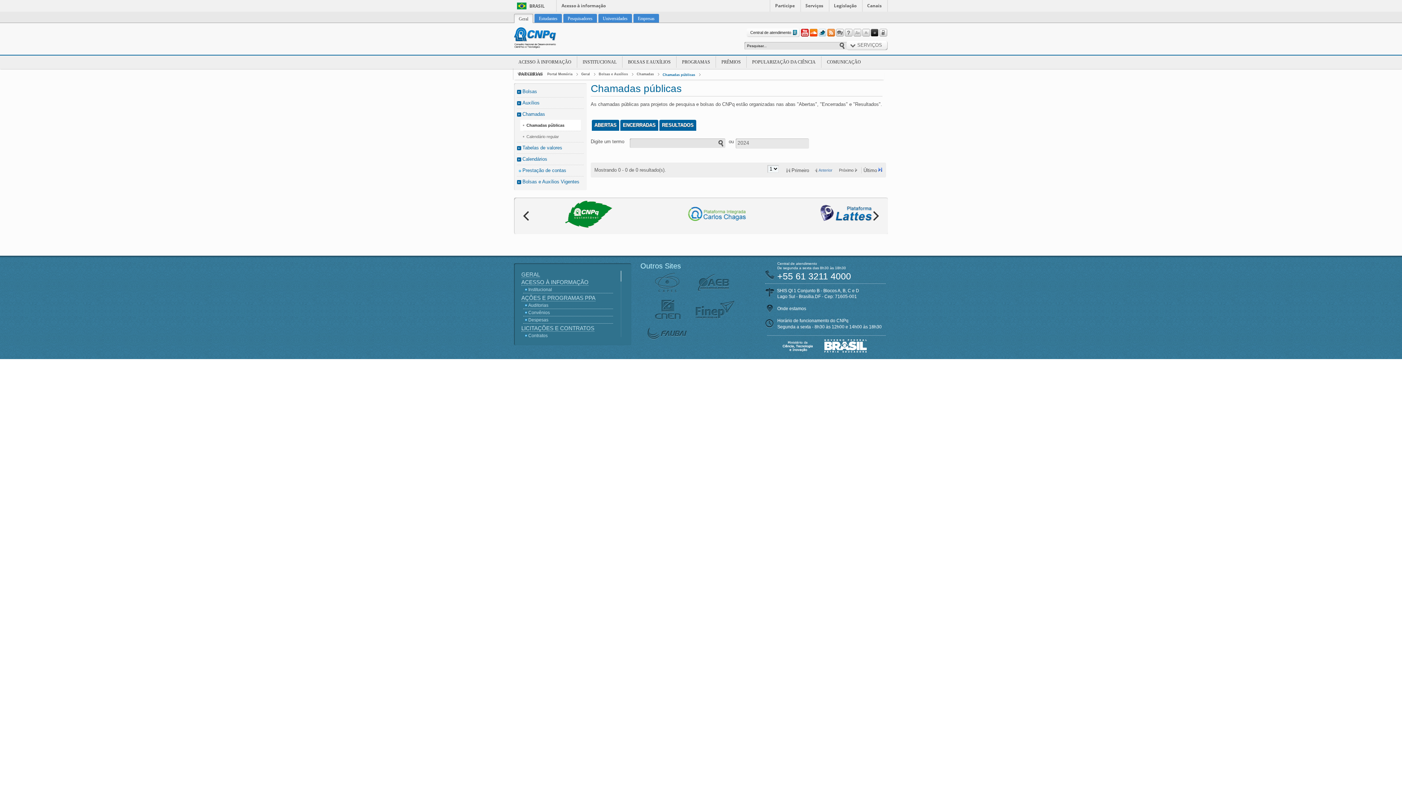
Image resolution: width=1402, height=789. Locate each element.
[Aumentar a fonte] (857, 33)
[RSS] (831, 33)
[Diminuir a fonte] (866, 33)
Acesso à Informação (544, 62)
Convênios (539, 312)
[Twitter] (822, 33)
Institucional (600, 62)
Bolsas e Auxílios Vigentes (550, 181)
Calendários (534, 159)
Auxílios (531, 103)
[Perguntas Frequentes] (848, 33)
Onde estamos (791, 308)
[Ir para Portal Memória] (544, 38)
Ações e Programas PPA (558, 298)
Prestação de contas (544, 170)
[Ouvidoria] (840, 33)
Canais (874, 6)
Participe (785, 6)
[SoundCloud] (813, 33)
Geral (585, 74)
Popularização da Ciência (784, 62)
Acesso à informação (584, 6)
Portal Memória (559, 74)
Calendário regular (542, 136)
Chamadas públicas (679, 75)
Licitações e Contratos (557, 328)
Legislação (845, 6)
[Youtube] (805, 33)
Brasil (537, 6)
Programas (696, 62)
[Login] (884, 33)
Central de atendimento (770, 32)
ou (731, 141)
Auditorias (538, 305)
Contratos (538, 335)
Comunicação (844, 62)
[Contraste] (875, 33)
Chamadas (645, 74)
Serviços (814, 6)
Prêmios (731, 62)
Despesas (538, 320)
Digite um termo (607, 141)
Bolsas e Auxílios (649, 62)
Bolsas (529, 91)
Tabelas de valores (542, 147)
